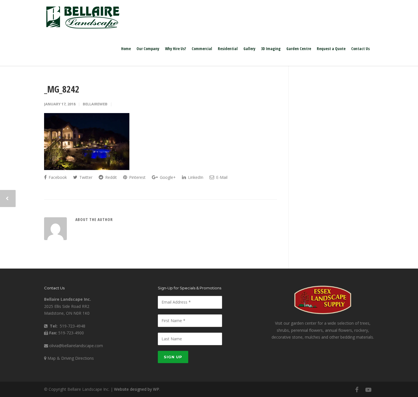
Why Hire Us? (175, 48)
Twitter (85, 177)
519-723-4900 (71, 332)
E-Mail (221, 177)
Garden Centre (298, 48)
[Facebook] (357, 389)
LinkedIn (195, 177)
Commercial (202, 48)
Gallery (249, 48)
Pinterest (137, 177)
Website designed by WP (136, 389)
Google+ (167, 177)
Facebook (57, 177)
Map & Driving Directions (70, 358)
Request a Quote (331, 48)
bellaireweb (95, 104)
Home (126, 48)
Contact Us (360, 48)
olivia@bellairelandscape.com (76, 345)
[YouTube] (368, 389)
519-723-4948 (72, 326)
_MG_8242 (61, 89)
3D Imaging (271, 48)
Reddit (110, 177)
